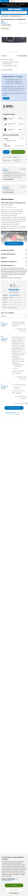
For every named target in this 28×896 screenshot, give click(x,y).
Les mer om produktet (7, 69)
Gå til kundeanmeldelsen (8, 179)
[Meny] (2, 9)
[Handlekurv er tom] (26, 9)
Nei (24, 331)
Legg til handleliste (23, 55)
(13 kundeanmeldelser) (6, 24)
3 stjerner (5, 299)
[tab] (4, 1)
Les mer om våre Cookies (8, 879)
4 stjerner (5, 297)
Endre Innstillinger (14, 893)
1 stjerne (5, 304)
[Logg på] (22, 9)
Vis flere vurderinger (14, 407)
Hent (7, 151)
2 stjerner (5, 302)
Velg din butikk (7, 145)
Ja (20, 331)
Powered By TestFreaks (19, 403)
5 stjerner (5, 295)
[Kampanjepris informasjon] (21, 119)
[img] (26, 41)
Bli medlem (6, 98)
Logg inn (13, 98)
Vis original (18, 373)
